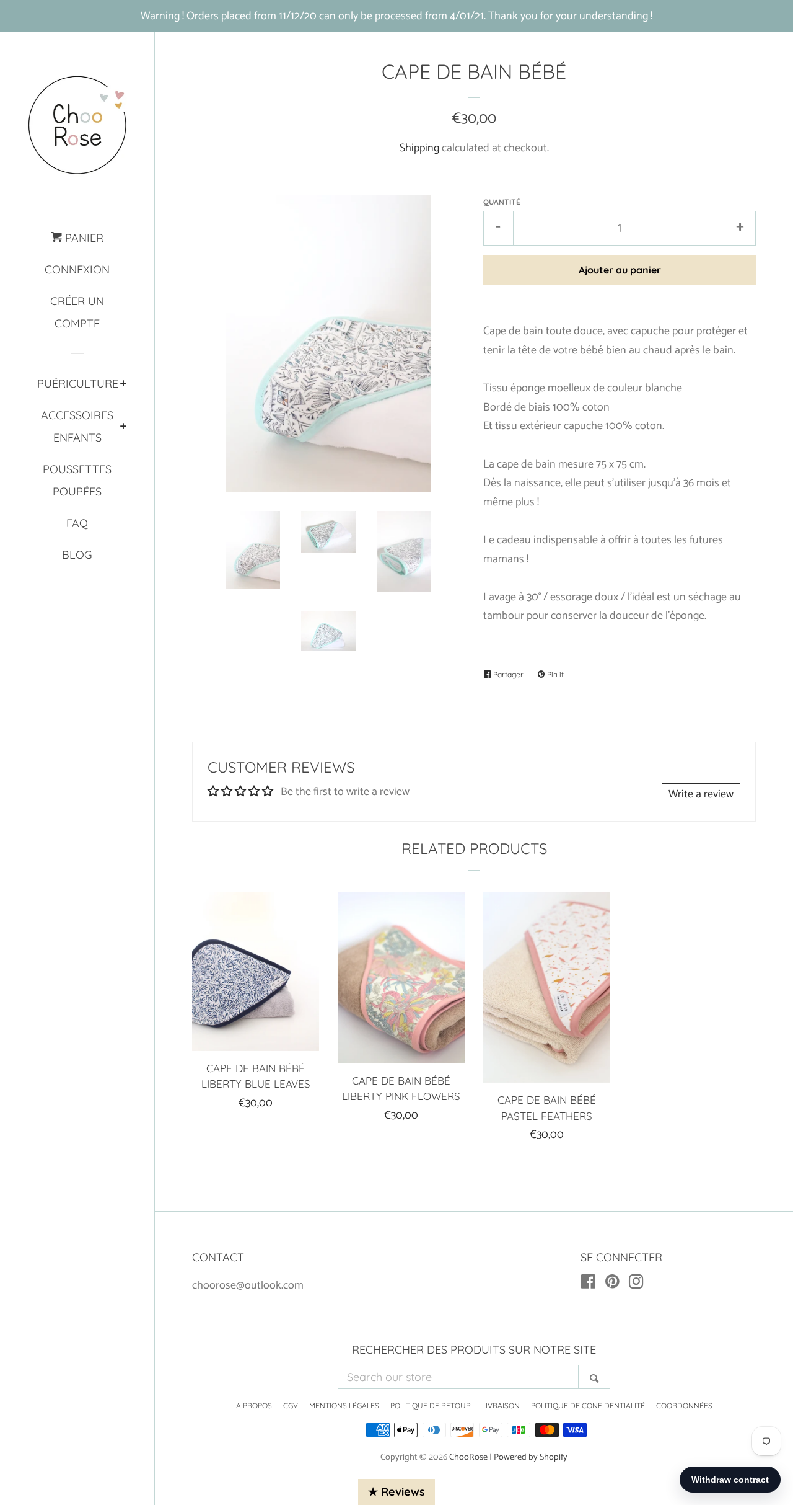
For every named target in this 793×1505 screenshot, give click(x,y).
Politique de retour (430, 1405)
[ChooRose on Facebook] (588, 1284)
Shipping (419, 148)
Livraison (501, 1405)
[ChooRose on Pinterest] (612, 1284)
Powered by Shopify (530, 1457)
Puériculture (77, 383)
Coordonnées (684, 1405)
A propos (254, 1405)
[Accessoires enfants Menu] (123, 427)
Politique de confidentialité (588, 1405)
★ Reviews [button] (396, 1492)
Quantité (501, 201)
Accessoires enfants (77, 426)
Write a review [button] (701, 794)
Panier (82, 238)
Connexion (77, 269)
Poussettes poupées (77, 480)
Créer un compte (77, 312)
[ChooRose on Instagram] (636, 1284)
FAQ (77, 523)
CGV (290, 1405)
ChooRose (468, 1457)
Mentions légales (344, 1405)
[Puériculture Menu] (123, 384)
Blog (77, 555)
